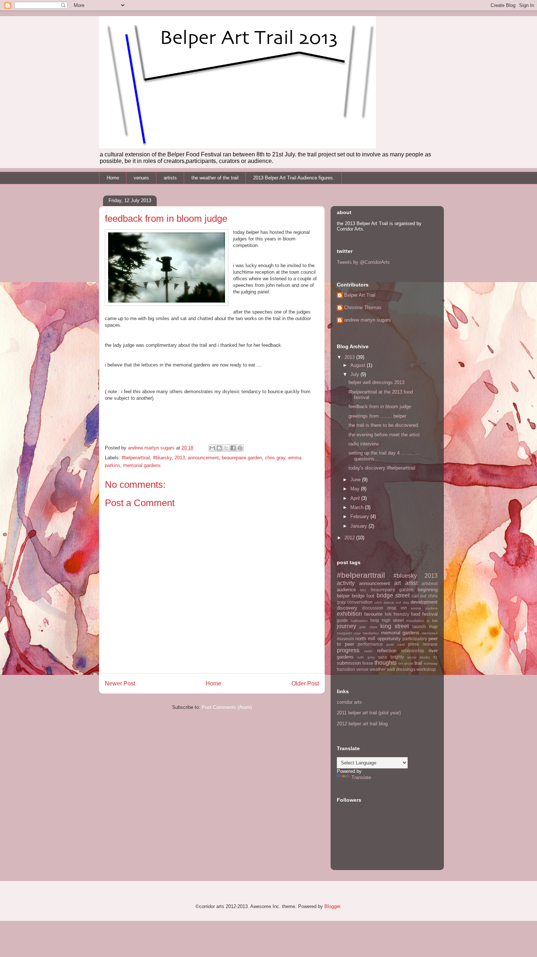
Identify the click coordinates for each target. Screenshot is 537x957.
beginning (428, 589)
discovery (347, 608)
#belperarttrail (136, 457)
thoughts (385, 663)
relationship (412, 650)
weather (378, 669)
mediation (371, 633)
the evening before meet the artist (384, 434)
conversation (360, 602)
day (406, 602)
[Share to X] (226, 448)
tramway (431, 663)
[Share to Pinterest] (240, 448)
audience (346, 589)
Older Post (305, 683)
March (357, 507)
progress (348, 650)
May (355, 488)
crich (378, 602)
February (360, 516)
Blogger (332, 906)
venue (362, 669)
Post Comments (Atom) (227, 707)
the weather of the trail (215, 178)
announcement (203, 457)
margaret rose (349, 633)
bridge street (393, 595)
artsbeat (430, 583)
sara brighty (391, 656)
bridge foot (363, 596)
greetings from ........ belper (377, 416)
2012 (350, 537)
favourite (373, 614)
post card (395, 644)
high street (393, 620)
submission (349, 663)
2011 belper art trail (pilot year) (369, 712)
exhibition (349, 614)
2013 (180, 457)
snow (411, 657)
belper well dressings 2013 (376, 382)
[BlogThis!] (219, 448)
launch (419, 626)
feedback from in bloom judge (380, 406)
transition (346, 669)
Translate (361, 777)
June (356, 479)
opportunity (389, 638)
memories (430, 633)
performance (370, 644)
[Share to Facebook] (233, 448)
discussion (372, 607)
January (359, 526)
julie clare (368, 627)
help (374, 620)
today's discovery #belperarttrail (382, 468)
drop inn (397, 607)
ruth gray (365, 657)
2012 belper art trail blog (362, 723)
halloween (359, 621)
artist (411, 583)
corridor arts (349, 702)
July (355, 374)
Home (113, 178)
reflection (386, 650)
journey (346, 626)
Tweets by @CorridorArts (363, 262)
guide (342, 620)
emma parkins (424, 608)
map (433, 626)
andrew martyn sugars (367, 320)
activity (346, 583)
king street (394, 626)
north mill (365, 638)
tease (367, 663)
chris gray (275, 457)
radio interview (364, 444)
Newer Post (120, 683)
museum (345, 638)
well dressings (401, 669)
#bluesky (162, 457)
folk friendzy (397, 614)
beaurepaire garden (242, 457)
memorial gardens (142, 465)
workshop (426, 669)
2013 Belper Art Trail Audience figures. (293, 178)
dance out (392, 602)
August (358, 365)
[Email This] (212, 448)
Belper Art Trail (360, 295)
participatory (415, 638)
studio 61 (429, 657)
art (397, 583)
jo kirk (432, 621)
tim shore (406, 663)
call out (419, 595)
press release (423, 644)
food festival (424, 614)
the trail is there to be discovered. (384, 425)
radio (368, 651)
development (424, 602)
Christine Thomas (362, 307)
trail (418, 663)
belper (343, 596)
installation (415, 621)
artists (170, 178)
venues (141, 178)
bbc (363, 590)
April (355, 498)
